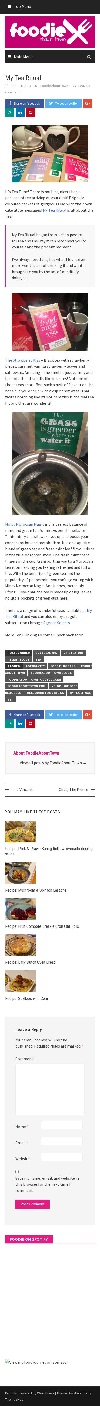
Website (22, 1158)
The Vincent (22, 789)
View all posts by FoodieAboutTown (53, 762)
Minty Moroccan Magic (24, 524)
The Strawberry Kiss (22, 360)
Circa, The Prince (73, 789)
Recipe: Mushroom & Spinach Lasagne (35, 890)
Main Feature (73, 653)
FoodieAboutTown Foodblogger (34, 679)
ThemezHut (14, 1399)
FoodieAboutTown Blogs (51, 673)
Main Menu (23, 56)
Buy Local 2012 (46, 653)
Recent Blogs (18, 659)
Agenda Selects (56, 622)
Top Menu (22, 6)
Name (21, 1126)
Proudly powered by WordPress (29, 1393)
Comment (24, 1058)
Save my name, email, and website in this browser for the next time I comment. (47, 1184)
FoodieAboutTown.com (26, 686)
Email (21, 1142)
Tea (38, 659)
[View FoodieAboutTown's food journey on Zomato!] (36, 1361)
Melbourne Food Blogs (45, 693)
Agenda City (35, 666)
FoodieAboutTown (54, 85)
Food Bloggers (63, 666)
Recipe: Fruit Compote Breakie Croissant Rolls (42, 926)
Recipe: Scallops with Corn (26, 998)
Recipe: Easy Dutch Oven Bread (30, 962)
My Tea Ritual (54, 210)
